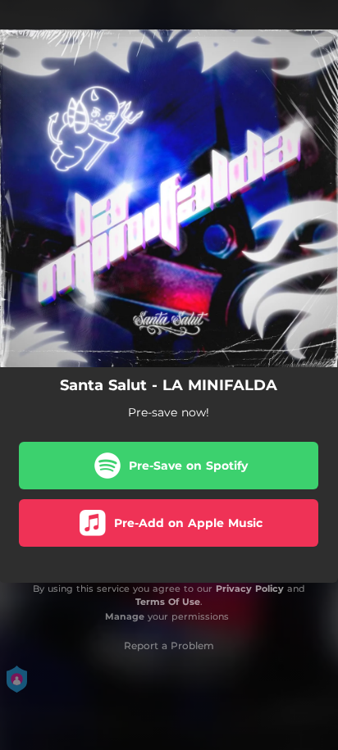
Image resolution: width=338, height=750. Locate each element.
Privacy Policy (250, 588)
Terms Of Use (167, 601)
